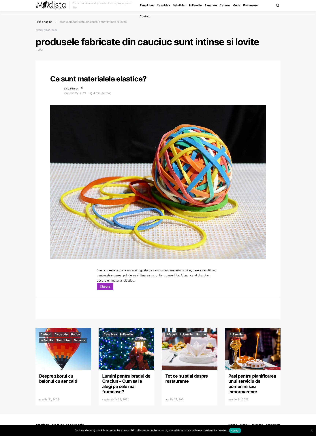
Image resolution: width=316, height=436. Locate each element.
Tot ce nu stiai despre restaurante (186, 378)
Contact (145, 16)
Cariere (225, 5)
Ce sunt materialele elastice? (98, 78)
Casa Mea (163, 5)
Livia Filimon (71, 88)
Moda (236, 5)
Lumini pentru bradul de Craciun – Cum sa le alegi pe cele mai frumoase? (126, 383)
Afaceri (172, 334)
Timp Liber (147, 5)
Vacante (79, 340)
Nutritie (201, 334)
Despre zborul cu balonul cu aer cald (58, 378)
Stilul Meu (179, 5)
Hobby (75, 334)
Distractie (61, 334)
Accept (235, 430)
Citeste (105, 286)
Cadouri (46, 334)
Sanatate (211, 5)
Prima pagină (43, 22)
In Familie (195, 5)
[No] (311, 430)
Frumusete (250, 5)
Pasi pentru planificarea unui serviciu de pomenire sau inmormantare (252, 383)
